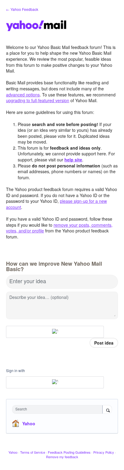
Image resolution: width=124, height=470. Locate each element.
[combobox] (58, 409)
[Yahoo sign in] (55, 332)
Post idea (103, 343)
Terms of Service (32, 452)
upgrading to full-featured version (37, 100)
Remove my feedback (62, 456)
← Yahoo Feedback (22, 9)
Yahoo (28, 423)
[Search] (107, 410)
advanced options (23, 95)
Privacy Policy (103, 452)
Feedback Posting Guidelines (69, 452)
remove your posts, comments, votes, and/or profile (59, 228)
